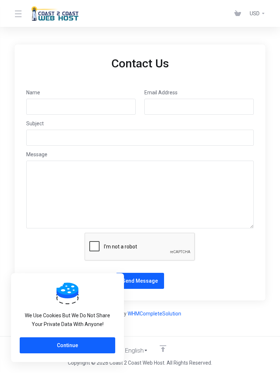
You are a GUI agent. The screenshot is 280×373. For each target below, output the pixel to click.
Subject (35, 123)
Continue (67, 345)
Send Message (140, 281)
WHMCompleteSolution (154, 314)
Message (36, 154)
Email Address (161, 92)
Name (33, 92)
